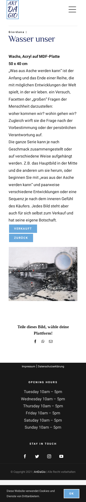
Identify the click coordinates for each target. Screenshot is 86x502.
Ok (71, 493)
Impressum (28, 366)
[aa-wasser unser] (43, 249)
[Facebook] (25, 456)
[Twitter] (37, 456)
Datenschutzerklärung (51, 366)
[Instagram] (49, 456)
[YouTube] (61, 456)
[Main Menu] (73, 9)
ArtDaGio (39, 472)
